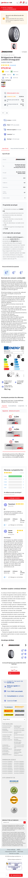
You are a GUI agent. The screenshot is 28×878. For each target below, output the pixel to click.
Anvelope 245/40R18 (7, 773)
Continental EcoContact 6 (5, 751)
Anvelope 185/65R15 (7, 766)
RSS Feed (20, 851)
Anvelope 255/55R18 (7, 768)
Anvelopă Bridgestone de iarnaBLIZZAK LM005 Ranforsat (14, 663)
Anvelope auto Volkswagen (17, 726)
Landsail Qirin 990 (7, 734)
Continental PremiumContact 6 (7, 748)
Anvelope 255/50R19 (19, 768)
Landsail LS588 (6, 736)
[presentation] (2, 645)
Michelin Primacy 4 (18, 737)
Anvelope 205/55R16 (7, 761)
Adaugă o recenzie (15, 498)
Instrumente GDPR (10, 851)
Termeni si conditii (14, 853)
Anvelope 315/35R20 (19, 773)
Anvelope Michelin (7, 726)
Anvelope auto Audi (19, 728)
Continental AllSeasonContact (6, 754)
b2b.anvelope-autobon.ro (14, 859)
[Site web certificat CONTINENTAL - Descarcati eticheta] (14, 800)
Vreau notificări (11, 849)
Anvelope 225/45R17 (7, 763)
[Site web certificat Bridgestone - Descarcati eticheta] (14, 810)
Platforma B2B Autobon (17, 753)
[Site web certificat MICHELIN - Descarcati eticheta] (14, 782)
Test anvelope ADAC (19, 745)
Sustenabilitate (12, 405)
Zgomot (7, 74)
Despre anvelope (18, 755)
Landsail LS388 (6, 738)
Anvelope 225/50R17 (19, 763)
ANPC (18, 849)
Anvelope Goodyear (7, 732)
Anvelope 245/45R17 (19, 766)
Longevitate (21, 405)
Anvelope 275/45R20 (19, 771)
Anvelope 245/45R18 (7, 771)
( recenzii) (13, 65)
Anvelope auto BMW (19, 730)
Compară (24, 52)
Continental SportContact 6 (6, 745)
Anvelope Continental (5, 730)
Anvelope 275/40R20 (19, 769)
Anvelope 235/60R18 (7, 769)
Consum (6, 71)
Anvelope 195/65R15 (7, 765)
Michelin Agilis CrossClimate (17, 743)
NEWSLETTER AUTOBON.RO (10, 820)
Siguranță (4, 405)
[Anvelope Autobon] (6, 3)
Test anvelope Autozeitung (17, 750)
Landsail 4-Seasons (7, 739)
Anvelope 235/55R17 (19, 765)
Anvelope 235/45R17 (19, 761)
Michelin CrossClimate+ (17, 740)
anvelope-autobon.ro (15, 856)
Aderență (14, 71)
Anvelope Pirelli (6, 727)
